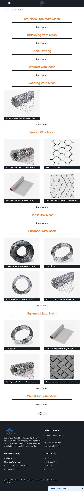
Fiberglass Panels (11, 469)
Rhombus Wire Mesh (12, 462)
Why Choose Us (50, 462)
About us (47, 458)
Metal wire (48, 439)
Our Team (48, 465)
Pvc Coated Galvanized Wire (16, 465)
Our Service (48, 469)
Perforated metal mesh (53, 435)
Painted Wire (9, 458)
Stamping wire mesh (52, 446)
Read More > (42, 27)
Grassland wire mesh (52, 442)
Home (11, 10)
